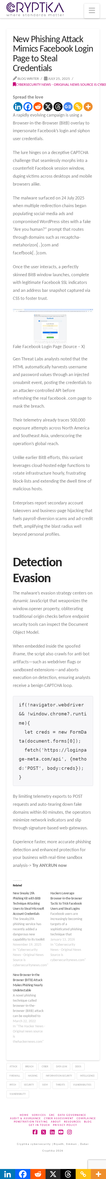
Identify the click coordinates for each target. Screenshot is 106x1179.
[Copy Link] (78, 106)
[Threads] (58, 106)
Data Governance (72, 1115)
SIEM (45, 1085)
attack (13, 1066)
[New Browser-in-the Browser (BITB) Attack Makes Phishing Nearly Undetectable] (31, 1008)
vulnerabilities (82, 1085)
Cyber (45, 1066)
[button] (92, 11)
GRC (52, 1115)
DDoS (78, 1066)
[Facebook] (27, 106)
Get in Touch (39, 1125)
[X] (47, 106)
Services (39, 1115)
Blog (88, 1121)
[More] (88, 106)
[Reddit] (37, 106)
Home (24, 1115)
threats (60, 1085)
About (56, 1121)
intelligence (87, 1076)
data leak (61, 1066)
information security (59, 1076)
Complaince (86, 1118)
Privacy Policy (65, 1125)
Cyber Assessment (59, 1118)
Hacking (33, 1076)
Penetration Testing (31, 1121)
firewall (15, 1076)
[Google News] (68, 106)
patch (13, 1085)
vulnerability (18, 1094)
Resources (72, 1121)
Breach (29, 1066)
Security (29, 1085)
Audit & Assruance (25, 1118)
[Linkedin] (17, 106)
